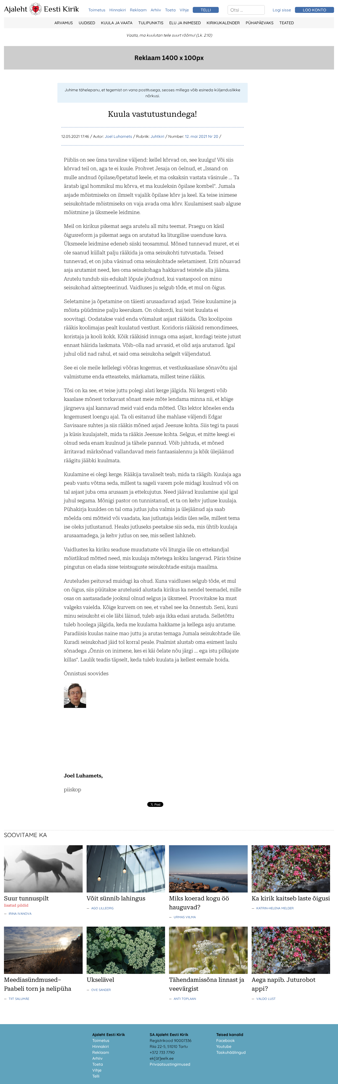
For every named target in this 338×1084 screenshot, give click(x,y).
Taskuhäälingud (231, 1052)
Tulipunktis (150, 22)
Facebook (225, 1040)
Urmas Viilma (185, 917)
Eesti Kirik (61, 8)
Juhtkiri (157, 136)
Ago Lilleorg (102, 908)
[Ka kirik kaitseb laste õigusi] (291, 891)
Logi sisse (282, 9)
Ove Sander (101, 990)
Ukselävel (100, 979)
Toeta (170, 9)
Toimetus (96, 9)
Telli (95, 1076)
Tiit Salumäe (19, 999)
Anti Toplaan (185, 999)
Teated (286, 22)
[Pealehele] (35, 13)
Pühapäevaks (259, 22)
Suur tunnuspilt (26, 898)
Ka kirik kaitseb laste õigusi (291, 898)
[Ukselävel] (126, 972)
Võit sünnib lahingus (116, 898)
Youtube (223, 1046)
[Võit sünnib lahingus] (126, 891)
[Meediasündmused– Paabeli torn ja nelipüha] (43, 972)
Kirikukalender (223, 22)
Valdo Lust (266, 999)
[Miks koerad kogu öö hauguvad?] (208, 891)
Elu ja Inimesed (185, 22)
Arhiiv (156, 9)
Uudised (87, 22)
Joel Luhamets (118, 136)
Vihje (184, 9)
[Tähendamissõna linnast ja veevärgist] (208, 972)
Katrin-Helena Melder (275, 908)
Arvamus (63, 22)
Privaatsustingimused (170, 1064)
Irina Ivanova (20, 913)
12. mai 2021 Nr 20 (201, 136)
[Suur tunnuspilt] (43, 891)
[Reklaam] (169, 68)
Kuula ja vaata (116, 22)
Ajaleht (15, 8)
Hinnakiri (117, 9)
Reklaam (138, 9)
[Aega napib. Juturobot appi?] (291, 972)
